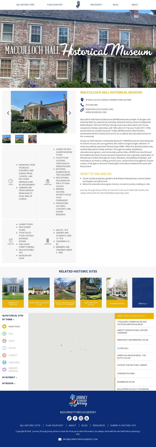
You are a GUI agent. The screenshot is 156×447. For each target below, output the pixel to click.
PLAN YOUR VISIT (54, 4)
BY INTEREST (9, 377)
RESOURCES (96, 4)
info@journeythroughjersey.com (80, 439)
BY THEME (7, 319)
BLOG (115, 4)
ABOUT (135, 4)
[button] (81, 349)
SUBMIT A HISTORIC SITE (123, 425)
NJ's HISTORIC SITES (25, 4)
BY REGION (8, 383)
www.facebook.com (96, 112)
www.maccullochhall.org (99, 109)
